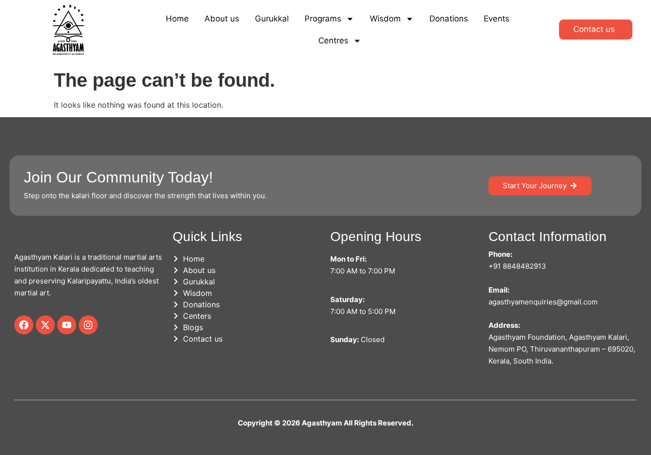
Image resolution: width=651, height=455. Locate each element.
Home (177, 18)
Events (496, 18)
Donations (448, 18)
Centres (333, 40)
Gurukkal (272, 18)
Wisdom (385, 18)
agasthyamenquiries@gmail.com (543, 301)
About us (221, 18)
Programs (323, 18)
